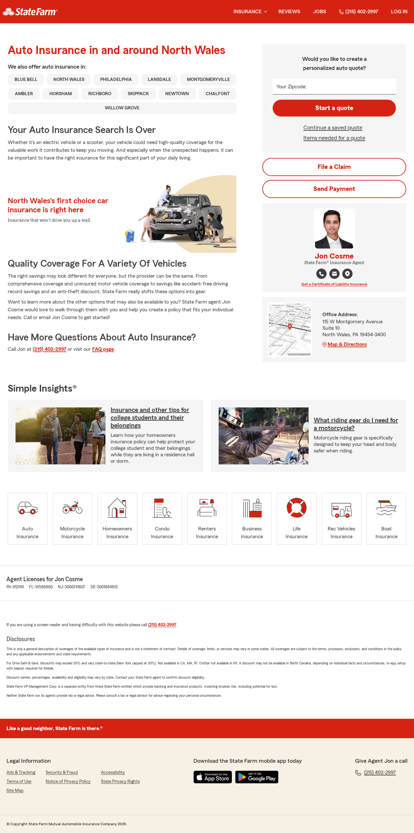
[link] (30, 11)
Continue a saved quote (332, 127)
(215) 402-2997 (361, 11)
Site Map (15, 790)
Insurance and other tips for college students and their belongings (150, 418)
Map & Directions (347, 344)
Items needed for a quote (334, 138)
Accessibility (113, 772)
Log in (399, 11)
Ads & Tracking (20, 772)
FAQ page (103, 349)
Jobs (319, 11)
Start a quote (334, 108)
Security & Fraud (62, 772)
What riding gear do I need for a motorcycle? (356, 424)
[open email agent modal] (334, 275)
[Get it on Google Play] (256, 777)
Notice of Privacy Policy (68, 781)
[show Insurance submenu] (264, 12)
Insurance (248, 11)
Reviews (289, 11)
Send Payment (334, 189)
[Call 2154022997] (321, 274)
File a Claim (334, 167)
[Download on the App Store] (212, 777)
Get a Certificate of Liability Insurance (334, 284)
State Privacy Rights (120, 781)
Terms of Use (18, 781)
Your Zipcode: (292, 86)
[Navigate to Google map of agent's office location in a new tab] (347, 274)
